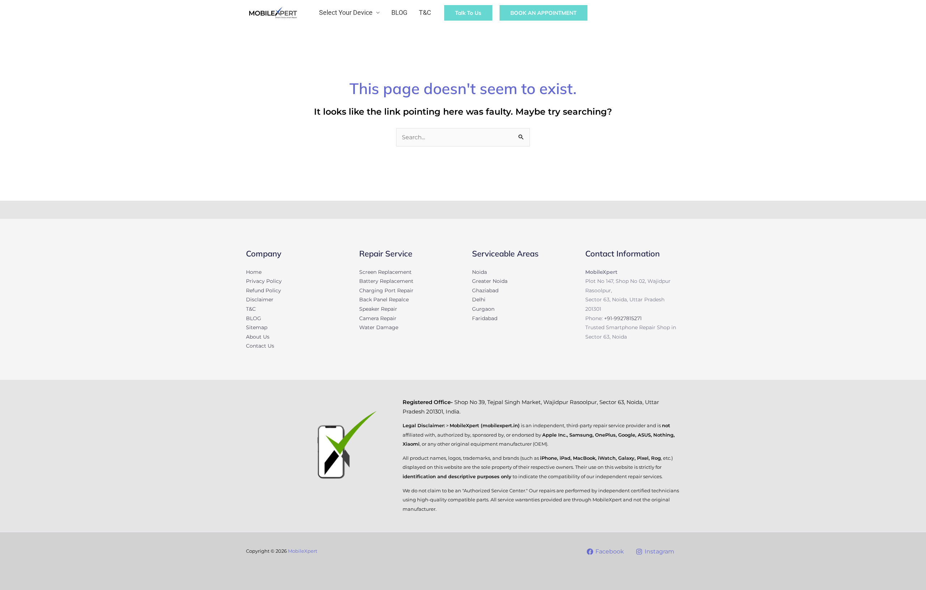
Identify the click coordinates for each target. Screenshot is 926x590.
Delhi (478, 299)
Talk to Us (468, 12)
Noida (479, 272)
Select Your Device (346, 12)
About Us (257, 337)
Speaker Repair (378, 309)
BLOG (399, 12)
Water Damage (378, 327)
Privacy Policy (264, 281)
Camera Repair (377, 318)
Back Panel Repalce (384, 299)
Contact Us (260, 346)
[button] (667, 12)
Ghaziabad (485, 290)
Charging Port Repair (386, 290)
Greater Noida (489, 281)
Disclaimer (259, 299)
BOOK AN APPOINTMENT (543, 12)
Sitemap (256, 327)
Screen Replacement (385, 272)
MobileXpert (302, 551)
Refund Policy (263, 290)
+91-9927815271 (623, 318)
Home (254, 272)
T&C (425, 12)
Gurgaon (483, 309)
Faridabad (484, 318)
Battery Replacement (386, 281)
